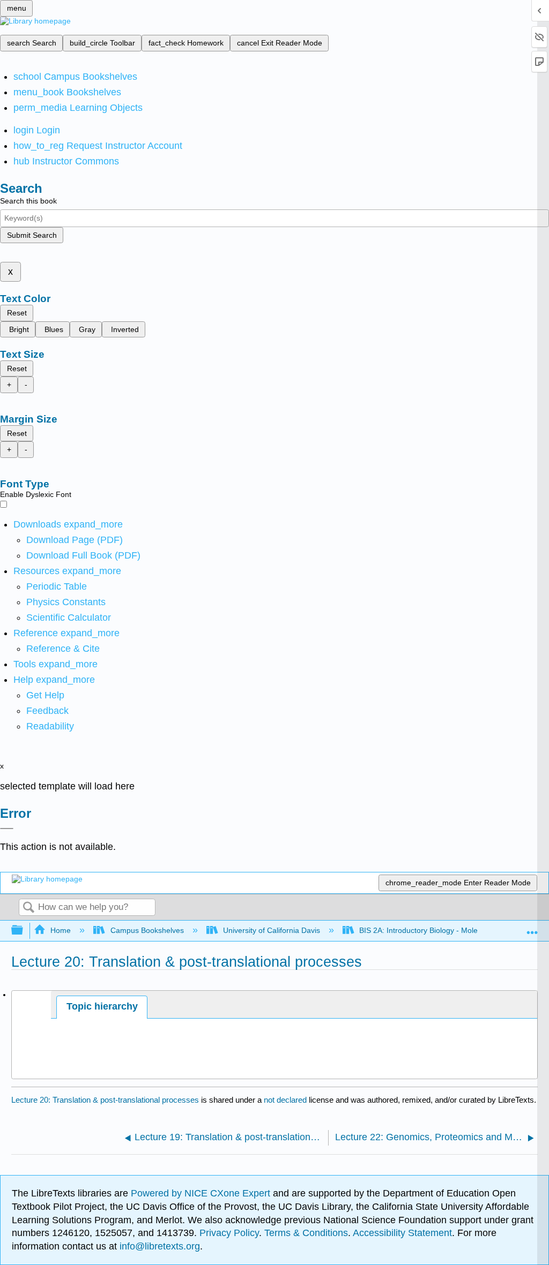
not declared (286, 1099)
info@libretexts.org (158, 1246)
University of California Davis (271, 930)
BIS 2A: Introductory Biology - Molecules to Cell (439, 930)
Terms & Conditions (306, 1233)
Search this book (28, 201)
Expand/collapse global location (532, 927)
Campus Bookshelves (147, 930)
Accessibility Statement (402, 1233)
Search (28, 908)
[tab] (101, 1007)
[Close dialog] (6, 828)
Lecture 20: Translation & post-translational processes (105, 1099)
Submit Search (32, 235)
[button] (47, 710)
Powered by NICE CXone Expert (202, 1193)
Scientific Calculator (68, 617)
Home (60, 930)
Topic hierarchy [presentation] (102, 1006)
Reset (17, 312)
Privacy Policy (229, 1233)
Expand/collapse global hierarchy (24, 930)
